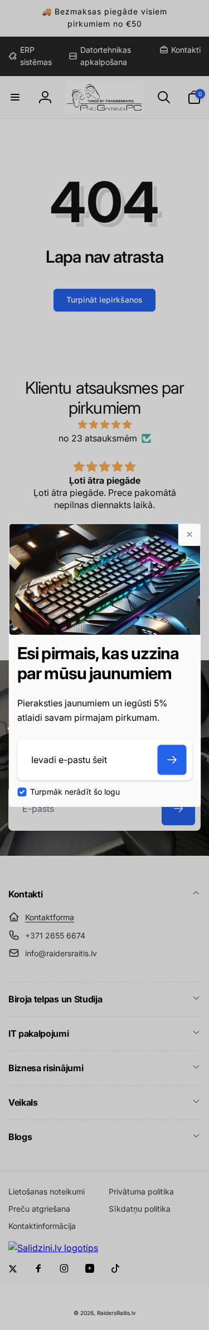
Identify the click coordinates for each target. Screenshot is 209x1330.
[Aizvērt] (189, 535)
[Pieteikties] (171, 760)
